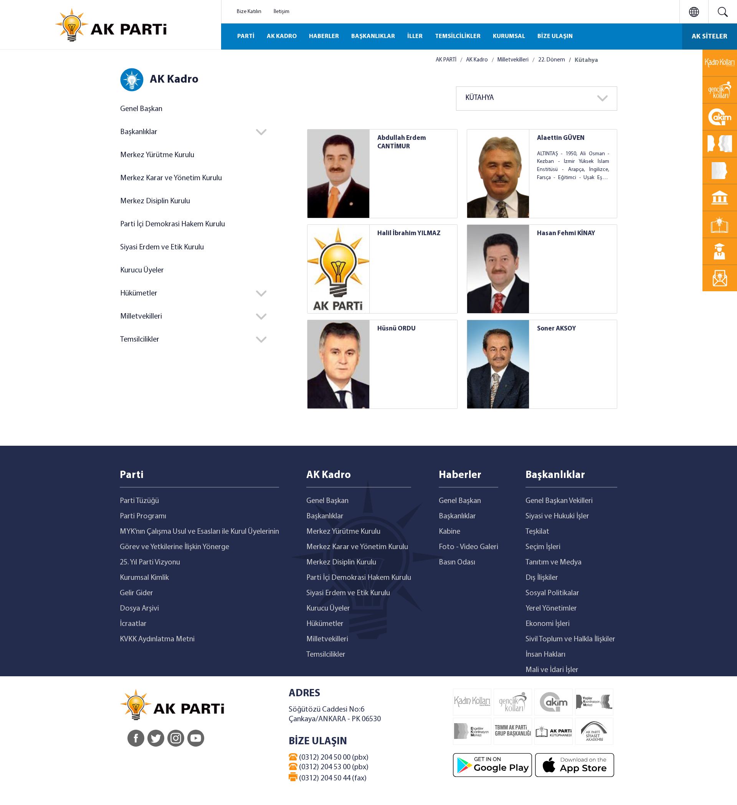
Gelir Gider (136, 593)
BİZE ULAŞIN (555, 36)
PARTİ (245, 36)
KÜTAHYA (480, 98)
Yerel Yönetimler (551, 608)
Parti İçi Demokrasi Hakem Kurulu (172, 224)
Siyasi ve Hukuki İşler (557, 516)
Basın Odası (457, 562)
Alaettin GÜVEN (561, 138)
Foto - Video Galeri (468, 547)
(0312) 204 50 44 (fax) (332, 778)
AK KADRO (282, 36)
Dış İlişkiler (541, 578)
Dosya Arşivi (139, 608)
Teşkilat (537, 532)
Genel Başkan (141, 109)
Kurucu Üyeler (142, 270)
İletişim (281, 12)
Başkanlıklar (325, 516)
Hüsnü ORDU (396, 328)
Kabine (449, 532)
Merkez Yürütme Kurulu (157, 155)
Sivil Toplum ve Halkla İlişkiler (570, 639)
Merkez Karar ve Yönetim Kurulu (171, 178)
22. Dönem (551, 60)
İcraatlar (133, 624)
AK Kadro (477, 60)
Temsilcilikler (325, 655)
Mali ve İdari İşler (551, 670)
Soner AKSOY (556, 328)
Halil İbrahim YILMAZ (409, 233)
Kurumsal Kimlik (144, 578)
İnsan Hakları (545, 655)
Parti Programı (143, 516)
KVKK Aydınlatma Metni (157, 639)
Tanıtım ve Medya (553, 562)
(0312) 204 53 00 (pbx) (332, 767)
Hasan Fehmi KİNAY (566, 233)
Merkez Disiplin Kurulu (155, 201)
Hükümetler (325, 624)
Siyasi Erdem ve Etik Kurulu (162, 247)
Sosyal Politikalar (552, 593)
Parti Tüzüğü (139, 501)
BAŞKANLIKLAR (373, 36)
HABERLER (324, 36)
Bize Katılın (249, 12)
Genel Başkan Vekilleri (559, 501)
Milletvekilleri (513, 60)
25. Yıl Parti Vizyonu (150, 562)
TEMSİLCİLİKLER (458, 36)
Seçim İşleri (542, 547)
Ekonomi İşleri (547, 624)
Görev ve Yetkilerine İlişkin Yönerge (174, 547)
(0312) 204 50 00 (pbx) (332, 758)
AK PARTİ (446, 60)
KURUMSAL (509, 36)
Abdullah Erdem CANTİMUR (401, 142)
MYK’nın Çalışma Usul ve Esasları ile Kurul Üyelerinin (199, 532)
